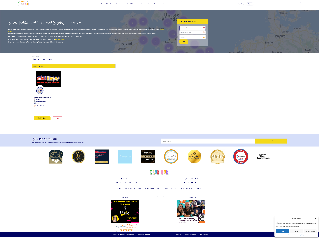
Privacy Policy (301, 235)
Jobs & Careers (170, 188)
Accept (283, 231)
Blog (149, 3)
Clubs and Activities (106, 3)
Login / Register (242, 3)
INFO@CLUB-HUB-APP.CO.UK (127, 182)
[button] (316, 218)
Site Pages (179, 234)
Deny (296, 231)
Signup (250, 3)
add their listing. (60, 39)
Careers (156, 3)
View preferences (310, 231)
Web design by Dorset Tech (144, 234)
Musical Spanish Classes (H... (43, 97)
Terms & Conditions (292, 235)
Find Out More (42, 118)
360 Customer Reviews (131, 227)
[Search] (299, 4)
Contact (165, 3)
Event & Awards (132, 3)
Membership (120, 3)
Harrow (38, 99)
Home (33, 56)
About (142, 3)
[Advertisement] (159, 210)
